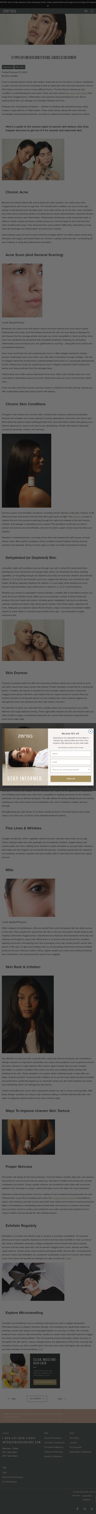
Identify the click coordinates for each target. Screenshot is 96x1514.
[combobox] (70, 770)
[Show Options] (89, 770)
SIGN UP (71, 779)
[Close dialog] (90, 731)
